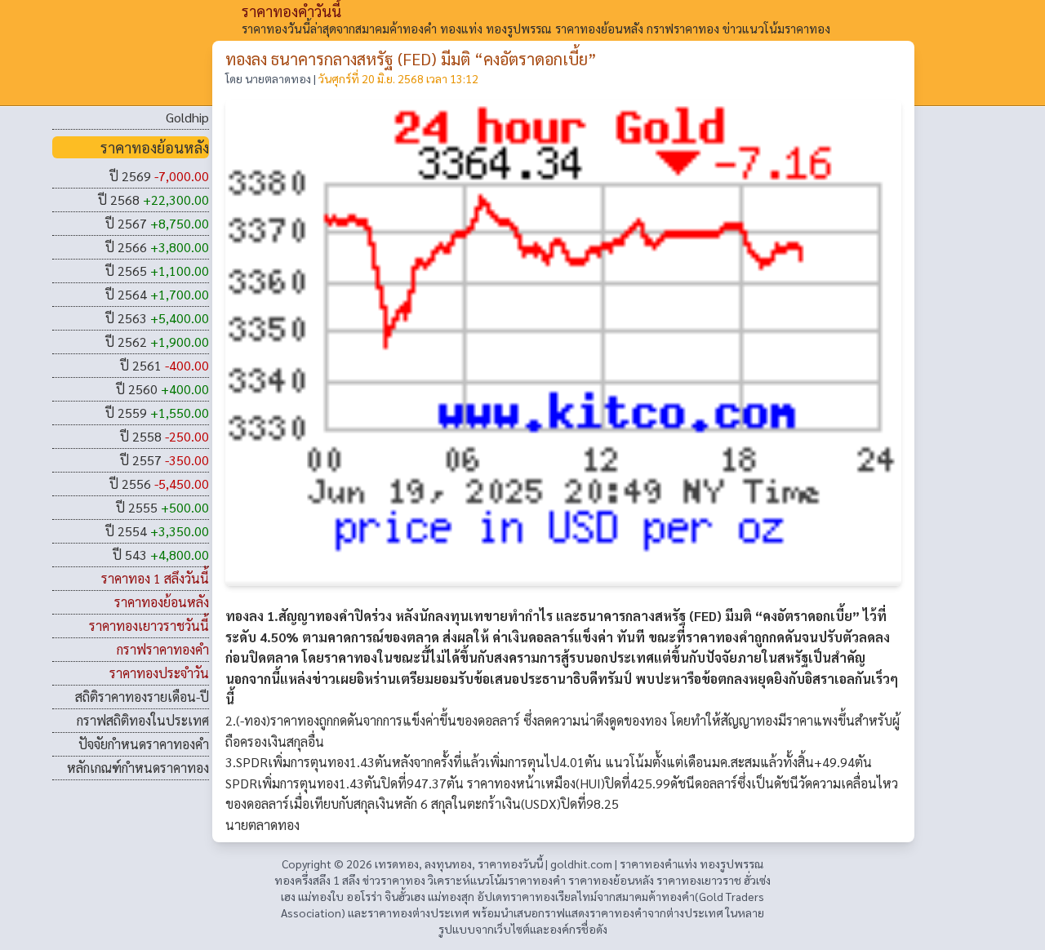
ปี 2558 (164, 436)
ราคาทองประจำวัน (159, 672)
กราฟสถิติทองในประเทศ (143, 720)
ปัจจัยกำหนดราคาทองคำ (143, 743)
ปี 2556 (159, 483)
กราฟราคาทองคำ (163, 649)
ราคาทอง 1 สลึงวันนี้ (155, 578)
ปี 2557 (164, 459)
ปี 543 (161, 554)
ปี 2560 (162, 388)
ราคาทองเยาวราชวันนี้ (149, 625)
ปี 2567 (157, 223)
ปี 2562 (157, 341)
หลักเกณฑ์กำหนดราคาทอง (138, 767)
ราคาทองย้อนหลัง (161, 601)
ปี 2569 (159, 175)
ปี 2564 (157, 294)
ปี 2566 (157, 246)
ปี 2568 (153, 199)
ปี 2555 (162, 507)
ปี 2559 (157, 412)
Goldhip (187, 117)
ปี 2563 (157, 317)
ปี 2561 (164, 365)
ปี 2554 (157, 530)
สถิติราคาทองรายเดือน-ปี (142, 696)
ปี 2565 (157, 270)
